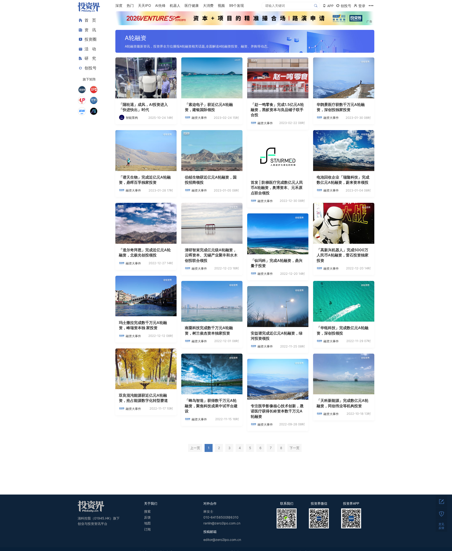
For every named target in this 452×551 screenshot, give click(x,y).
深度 (118, 5)
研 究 (90, 58)
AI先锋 (160, 5)
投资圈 (91, 39)
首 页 (90, 20)
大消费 (208, 5)
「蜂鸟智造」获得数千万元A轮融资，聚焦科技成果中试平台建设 (211, 405)
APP (330, 6)
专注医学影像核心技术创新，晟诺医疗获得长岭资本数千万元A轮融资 (277, 411)
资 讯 (90, 30)
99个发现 (236, 5)
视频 (221, 5)
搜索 (147, 511)
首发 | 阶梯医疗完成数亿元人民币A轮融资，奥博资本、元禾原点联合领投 (277, 187)
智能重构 (132, 118)
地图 (147, 523)
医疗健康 (192, 5)
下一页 (294, 448)
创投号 (91, 68)
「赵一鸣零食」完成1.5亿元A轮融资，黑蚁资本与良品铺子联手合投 (277, 109)
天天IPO (144, 5)
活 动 (90, 49)
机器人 (175, 5)
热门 (130, 5)
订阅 (147, 529)
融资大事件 (199, 118)
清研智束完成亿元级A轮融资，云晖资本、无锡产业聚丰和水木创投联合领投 (211, 255)
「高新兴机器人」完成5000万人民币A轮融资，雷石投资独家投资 (342, 255)
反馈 (147, 517)
